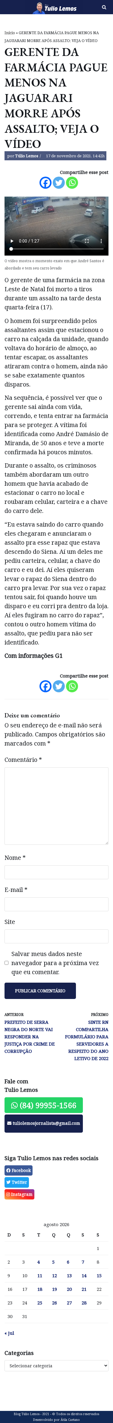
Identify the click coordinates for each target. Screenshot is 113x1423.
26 (54, 1303)
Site (10, 922)
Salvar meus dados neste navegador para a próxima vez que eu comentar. (55, 963)
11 (39, 1275)
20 (69, 1289)
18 (39, 1289)
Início (10, 32)
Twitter (19, 1182)
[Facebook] (45, 183)
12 (54, 1275)
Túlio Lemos (26, 155)
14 (84, 1275)
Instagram (21, 1194)
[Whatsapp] (72, 183)
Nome (15, 857)
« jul (9, 1333)
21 (84, 1289)
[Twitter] (59, 183)
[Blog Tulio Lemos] (37, 7)
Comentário (23, 760)
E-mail (16, 890)
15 (99, 1275)
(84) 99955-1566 (47, 1105)
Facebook (21, 1170)
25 (39, 1303)
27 (69, 1303)
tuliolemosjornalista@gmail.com (45, 1123)
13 (69, 1275)
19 (54, 1289)
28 (84, 1303)
